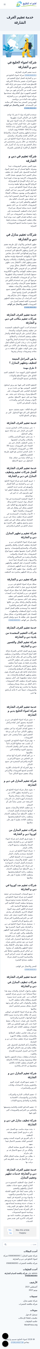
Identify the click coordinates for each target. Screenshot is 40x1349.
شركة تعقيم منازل (30, 1301)
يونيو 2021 (33, 1290)
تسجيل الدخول (31, 1315)
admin (34, 1273)
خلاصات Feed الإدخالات (27, 1318)
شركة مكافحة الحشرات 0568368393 (21, 1263)
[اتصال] (5, 1336)
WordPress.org (30, 1325)
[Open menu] (5, 4)
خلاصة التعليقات (31, 1321)
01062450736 (17, 1342)
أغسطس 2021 (31, 1287)
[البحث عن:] (20, 1244)
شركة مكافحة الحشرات (28, 1304)
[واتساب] (5, 1344)
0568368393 (30, 75)
